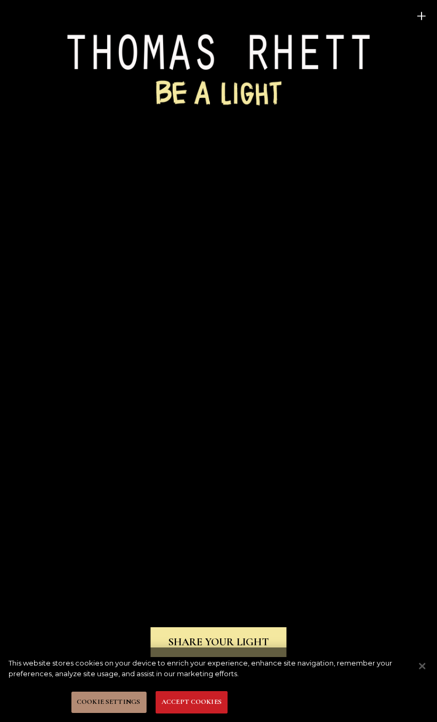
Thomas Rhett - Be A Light (218, 68)
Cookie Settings (108, 702)
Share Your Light (218, 642)
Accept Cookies (191, 702)
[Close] (422, 666)
